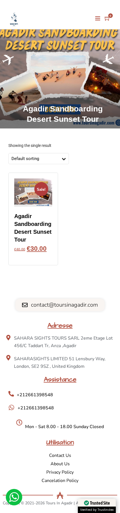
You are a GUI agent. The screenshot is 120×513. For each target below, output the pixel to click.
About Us (60, 464)
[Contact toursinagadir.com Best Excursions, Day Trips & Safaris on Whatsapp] (14, 498)
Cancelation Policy (60, 481)
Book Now (33, 257)
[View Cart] (107, 19)
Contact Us (60, 455)
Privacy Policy (60, 472)
